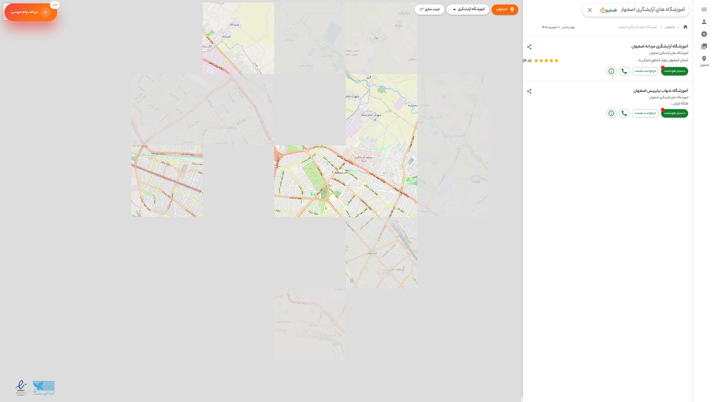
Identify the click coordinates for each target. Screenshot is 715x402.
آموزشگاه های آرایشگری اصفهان (668, 53)
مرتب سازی (432, 9)
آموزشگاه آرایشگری (471, 9)
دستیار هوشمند (674, 71)
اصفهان (501, 9)
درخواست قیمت (645, 71)
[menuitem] (704, 9)
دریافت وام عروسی (34, 9)
